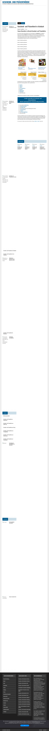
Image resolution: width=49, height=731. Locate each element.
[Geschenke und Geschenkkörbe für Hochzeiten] (5, 514)
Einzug (22, 108)
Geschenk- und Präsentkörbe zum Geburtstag (8, 424)
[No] (47, 723)
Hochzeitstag (23, 106)
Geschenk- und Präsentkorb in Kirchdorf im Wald (42, 148)
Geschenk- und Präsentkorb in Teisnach (34, 148)
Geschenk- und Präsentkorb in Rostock (23, 678)
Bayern (19, 145)
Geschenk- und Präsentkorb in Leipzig (23, 713)
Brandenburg (5, 685)
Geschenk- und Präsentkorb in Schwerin (24, 681)
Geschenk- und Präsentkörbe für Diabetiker (9, 250)
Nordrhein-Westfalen (6, 698)
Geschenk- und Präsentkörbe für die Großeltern (8, 254)
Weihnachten (23, 109)
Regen (26, 29)
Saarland (4, 702)
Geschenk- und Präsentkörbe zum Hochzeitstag (8, 435)
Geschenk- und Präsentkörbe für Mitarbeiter (8, 333)
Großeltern (23, 88)
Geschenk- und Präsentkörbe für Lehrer (12, 176)
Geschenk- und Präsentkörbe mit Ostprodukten (8, 439)
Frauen (20, 84)
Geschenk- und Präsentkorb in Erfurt (23, 693)
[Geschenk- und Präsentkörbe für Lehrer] (5, 247)
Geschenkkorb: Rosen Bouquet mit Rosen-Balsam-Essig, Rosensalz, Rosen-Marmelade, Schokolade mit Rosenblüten (42, 68)
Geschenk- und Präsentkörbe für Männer (11, 102)
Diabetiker (21, 91)
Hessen (4, 691)
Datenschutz (30, 723)
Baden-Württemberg (6, 678)
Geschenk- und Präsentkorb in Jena (23, 695)
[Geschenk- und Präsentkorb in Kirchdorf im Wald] (42, 144)
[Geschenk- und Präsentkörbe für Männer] (5, 172)
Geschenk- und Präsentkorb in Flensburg (24, 701)
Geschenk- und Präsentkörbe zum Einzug (9, 427)
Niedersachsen (5, 696)
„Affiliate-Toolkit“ (37, 121)
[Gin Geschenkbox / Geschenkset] (5, 593)
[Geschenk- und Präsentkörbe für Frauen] (5, 98)
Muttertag (23, 107)
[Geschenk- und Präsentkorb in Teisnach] (34, 144)
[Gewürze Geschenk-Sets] (5, 668)
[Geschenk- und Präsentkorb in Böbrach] (27, 144)
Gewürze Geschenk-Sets (12, 596)
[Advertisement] (24, 14)
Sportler (21, 89)
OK (24, 725)
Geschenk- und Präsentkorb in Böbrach (27, 148)
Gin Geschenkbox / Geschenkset (12, 522)
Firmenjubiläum (24, 112)
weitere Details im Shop (23, 74)
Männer (21, 86)
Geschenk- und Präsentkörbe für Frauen (12, 27)
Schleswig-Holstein (6, 709)
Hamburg (4, 689)
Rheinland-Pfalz (5, 700)
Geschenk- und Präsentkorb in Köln (23, 711)
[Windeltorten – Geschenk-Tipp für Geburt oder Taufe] (5, 329)
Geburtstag (26, 105)
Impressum (37, 723)
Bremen (4, 687)
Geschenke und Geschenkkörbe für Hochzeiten (12, 444)
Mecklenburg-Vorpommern (7, 694)
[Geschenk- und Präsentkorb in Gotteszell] (20, 144)
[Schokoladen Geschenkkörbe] (5, 408)
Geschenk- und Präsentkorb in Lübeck (23, 685)
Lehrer (20, 87)
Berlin (4, 683)
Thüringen (4, 711)
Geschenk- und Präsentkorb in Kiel (23, 683)
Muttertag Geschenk (6, 415)
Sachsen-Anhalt (5, 707)
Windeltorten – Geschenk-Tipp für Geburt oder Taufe (12, 259)
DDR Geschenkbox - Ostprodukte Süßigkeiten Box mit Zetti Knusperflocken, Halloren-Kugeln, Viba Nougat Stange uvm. (22, 68)
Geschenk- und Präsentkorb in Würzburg (24, 699)
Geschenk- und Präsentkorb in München (23, 697)
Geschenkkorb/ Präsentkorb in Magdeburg (24, 687)
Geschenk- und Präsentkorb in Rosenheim (24, 704)
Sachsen (4, 705)
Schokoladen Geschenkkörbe (11, 337)
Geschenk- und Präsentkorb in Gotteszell (20, 148)
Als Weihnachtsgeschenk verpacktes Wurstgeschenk (32, 68)
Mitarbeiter (21, 90)
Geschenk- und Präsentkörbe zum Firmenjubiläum (8, 431)
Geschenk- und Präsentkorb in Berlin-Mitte (24, 709)
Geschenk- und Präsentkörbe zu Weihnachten (8, 420)
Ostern (21, 110)
